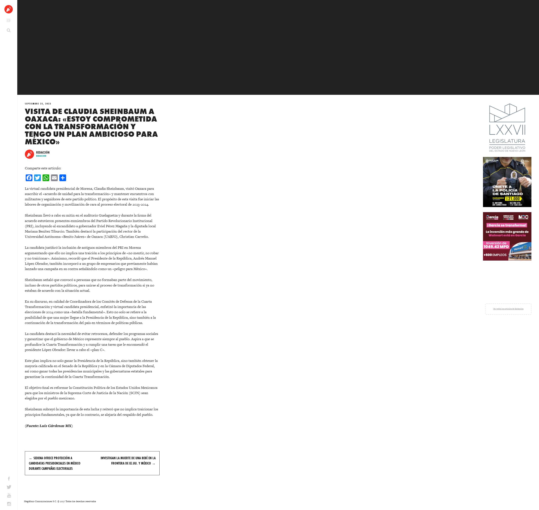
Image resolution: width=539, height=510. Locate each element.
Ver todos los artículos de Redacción (508, 308)
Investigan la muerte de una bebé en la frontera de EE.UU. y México (128, 460)
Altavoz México (8, 9)
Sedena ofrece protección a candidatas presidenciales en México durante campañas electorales (54, 463)
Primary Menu (8, 20)
